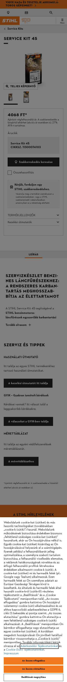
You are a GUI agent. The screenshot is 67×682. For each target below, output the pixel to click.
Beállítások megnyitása (33, 677)
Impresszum (11, 653)
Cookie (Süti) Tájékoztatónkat (25, 650)
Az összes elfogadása (33, 661)
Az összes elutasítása (33, 669)
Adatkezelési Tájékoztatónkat (39, 646)
